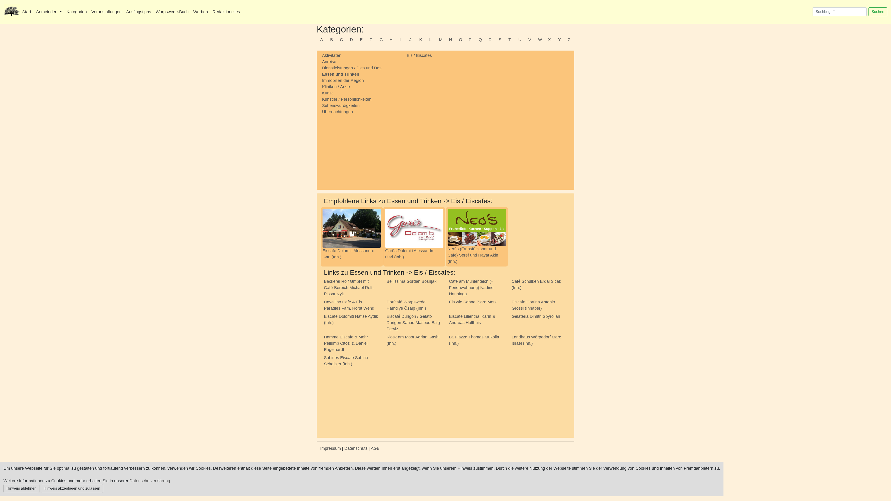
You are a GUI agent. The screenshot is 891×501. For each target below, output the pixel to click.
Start (26, 12)
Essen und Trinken (340, 74)
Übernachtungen (337, 111)
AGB (375, 448)
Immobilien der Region (343, 80)
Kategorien (77, 12)
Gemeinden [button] (47, 12)
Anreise (329, 61)
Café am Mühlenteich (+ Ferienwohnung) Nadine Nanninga (471, 287)
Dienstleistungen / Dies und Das (351, 68)
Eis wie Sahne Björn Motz (473, 302)
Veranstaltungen (106, 12)
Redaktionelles (226, 12)
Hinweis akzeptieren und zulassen (72, 488)
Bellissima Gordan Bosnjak (411, 281)
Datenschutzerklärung (149, 481)
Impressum (330, 448)
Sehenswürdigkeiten (341, 105)
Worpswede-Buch (172, 12)
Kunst (327, 93)
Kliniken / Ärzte (336, 86)
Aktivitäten (331, 55)
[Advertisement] (361, 148)
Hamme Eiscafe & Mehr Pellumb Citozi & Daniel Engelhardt (346, 343)
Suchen (878, 12)
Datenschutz (356, 448)
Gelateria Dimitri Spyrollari (536, 316)
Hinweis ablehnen (21, 488)
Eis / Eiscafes (419, 55)
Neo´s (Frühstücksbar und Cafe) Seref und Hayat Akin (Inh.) (473, 255)
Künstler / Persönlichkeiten (346, 99)
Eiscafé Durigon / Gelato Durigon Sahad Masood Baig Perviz (413, 322)
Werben (200, 12)
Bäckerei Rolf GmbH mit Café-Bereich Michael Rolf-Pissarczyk (349, 287)
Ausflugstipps (138, 12)
